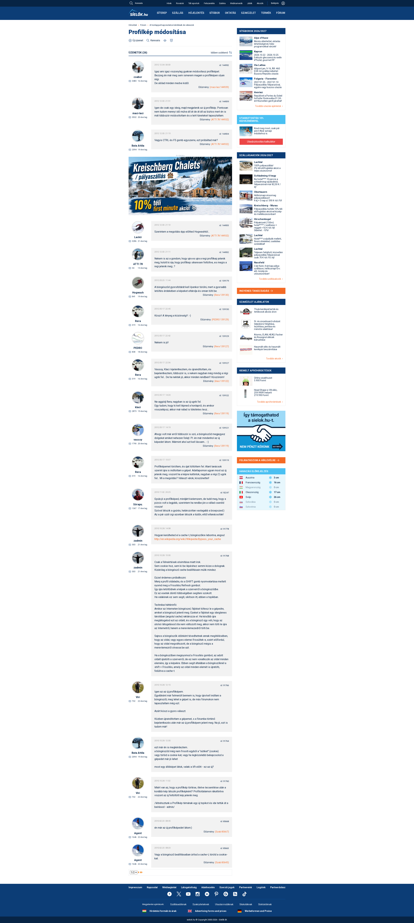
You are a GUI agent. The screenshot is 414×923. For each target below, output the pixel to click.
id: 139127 (224, 363)
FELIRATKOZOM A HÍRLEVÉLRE (257, 460)
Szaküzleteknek (201, 904)
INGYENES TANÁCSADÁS (254, 290)
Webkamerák (236, 3)
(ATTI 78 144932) (220, 119)
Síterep (162, 12)
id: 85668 (224, 821)
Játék (249, 3)
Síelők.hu (138, 12)
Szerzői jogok (226, 887)
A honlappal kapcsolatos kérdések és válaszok (172, 25)
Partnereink (245, 887)
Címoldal (133, 25)
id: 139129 (224, 336)
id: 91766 (224, 685)
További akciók (274, 358)
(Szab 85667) (222, 831)
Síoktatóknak (265, 904)
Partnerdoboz (277, 887)
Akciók (260, 3)
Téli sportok (193, 3)
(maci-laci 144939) (219, 87)
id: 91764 (224, 741)
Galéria (222, 3)
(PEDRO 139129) (220, 319)
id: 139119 (224, 460)
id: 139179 (224, 281)
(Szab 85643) (222, 862)
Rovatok (180, 3)
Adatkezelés (208, 887)
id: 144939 (224, 101)
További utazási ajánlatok (268, 106)
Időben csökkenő (219, 52)
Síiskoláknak (246, 904)
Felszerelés (209, 3)
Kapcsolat (152, 887)
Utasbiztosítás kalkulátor (261, 141)
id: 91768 (224, 556)
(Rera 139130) (221, 295)
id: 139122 (224, 395)
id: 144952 (224, 65)
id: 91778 (224, 529)
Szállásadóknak (178, 904)
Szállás (177, 12)
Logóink (261, 887)
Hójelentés (196, 12)
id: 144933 (224, 225)
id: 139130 (224, 309)
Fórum (280, 12)
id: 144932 (224, 252)
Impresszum (135, 887)
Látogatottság (189, 887)
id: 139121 (224, 428)
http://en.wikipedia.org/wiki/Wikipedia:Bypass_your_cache (187, 539)
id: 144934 (224, 134)
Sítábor (214, 12)
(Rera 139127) (221, 346)
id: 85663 (224, 848)
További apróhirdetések (269, 402)
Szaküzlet (248, 12)
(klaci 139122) (221, 381)
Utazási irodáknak (224, 904)
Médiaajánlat (169, 887)
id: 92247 (224, 492)
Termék (266, 12)
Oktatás (230, 12)
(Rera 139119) (221, 413)
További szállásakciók (270, 279)
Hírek (169, 3)
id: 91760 (224, 781)
